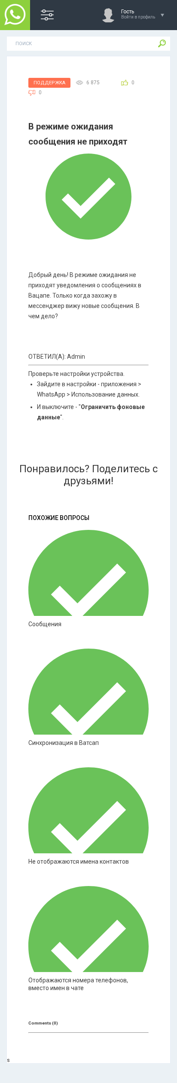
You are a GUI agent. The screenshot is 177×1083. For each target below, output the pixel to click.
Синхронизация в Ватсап (63, 742)
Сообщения (44, 624)
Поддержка (49, 83)
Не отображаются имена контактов (78, 861)
